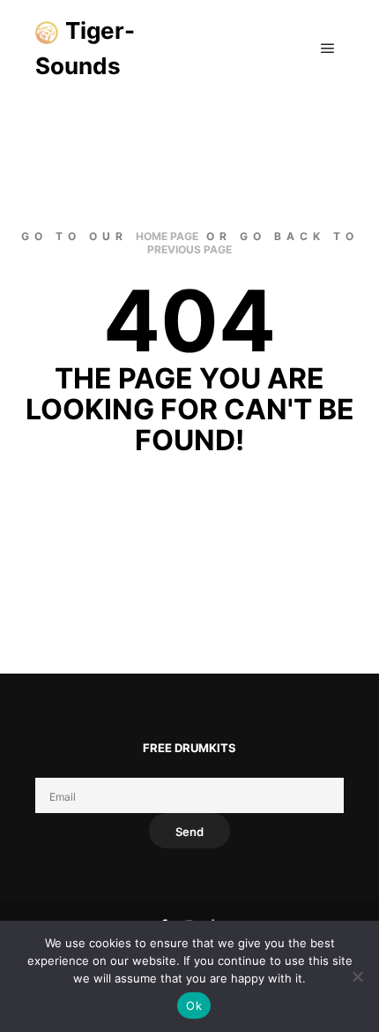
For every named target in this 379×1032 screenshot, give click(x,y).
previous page (189, 249)
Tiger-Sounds (85, 48)
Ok (194, 1005)
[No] (357, 976)
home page (167, 236)
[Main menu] (328, 48)
